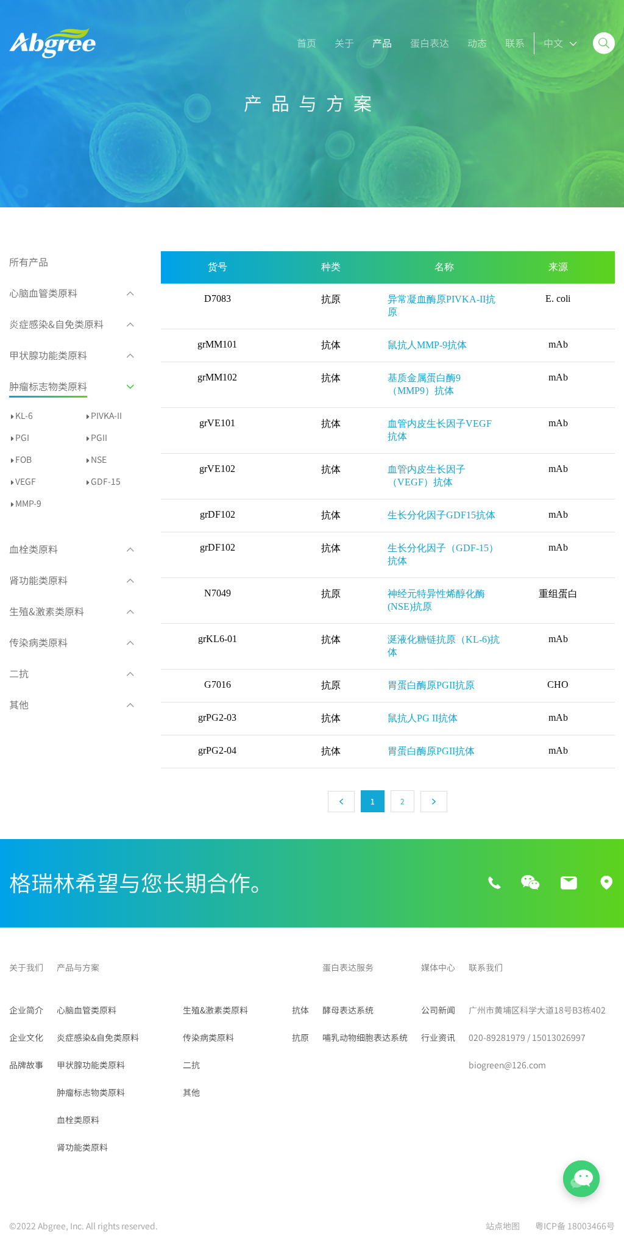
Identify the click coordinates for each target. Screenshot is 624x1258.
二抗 (19, 674)
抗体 (300, 1010)
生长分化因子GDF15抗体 (441, 515)
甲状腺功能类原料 (48, 355)
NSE (99, 460)
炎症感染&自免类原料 (56, 324)
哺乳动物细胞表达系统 (365, 1038)
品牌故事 (26, 1065)
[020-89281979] (495, 884)
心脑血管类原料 (43, 293)
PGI (22, 438)
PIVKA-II (106, 416)
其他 (19, 705)
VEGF (25, 481)
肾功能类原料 (38, 580)
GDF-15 (106, 481)
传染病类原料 (38, 643)
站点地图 (503, 1226)
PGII (99, 438)
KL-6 (24, 416)
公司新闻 (438, 1010)
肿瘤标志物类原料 (48, 386)
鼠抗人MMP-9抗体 (427, 345)
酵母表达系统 (348, 1010)
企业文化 (26, 1038)
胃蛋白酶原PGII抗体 (431, 751)
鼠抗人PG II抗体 (423, 718)
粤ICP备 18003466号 (575, 1226)
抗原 (300, 1038)
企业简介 (26, 1010)
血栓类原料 (33, 549)
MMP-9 (28, 503)
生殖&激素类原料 (46, 611)
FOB (23, 460)
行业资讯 (438, 1038)
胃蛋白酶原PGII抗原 (431, 685)
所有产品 (28, 262)
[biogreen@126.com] (568, 883)
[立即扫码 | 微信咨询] (530, 883)
